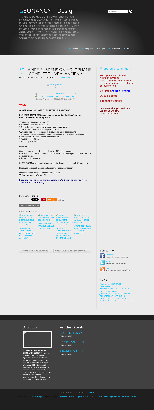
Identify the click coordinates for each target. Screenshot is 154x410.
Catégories (88, 49)
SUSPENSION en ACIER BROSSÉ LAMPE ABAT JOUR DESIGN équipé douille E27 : (74, 333)
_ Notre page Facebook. (108, 286)
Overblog (91, 392)
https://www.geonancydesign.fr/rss (118, 270)
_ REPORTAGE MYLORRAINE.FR (112, 296)
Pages (102, 49)
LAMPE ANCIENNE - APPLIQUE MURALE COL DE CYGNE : (74, 342)
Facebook (110, 255)
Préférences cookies (129, 397)
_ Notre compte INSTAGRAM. (110, 284)
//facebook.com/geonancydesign (117, 257)
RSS (107, 268)
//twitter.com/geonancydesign (116, 263)
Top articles (63, 397)
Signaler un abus (82, 397)
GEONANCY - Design (47, 10)
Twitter (109, 261)
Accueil (74, 49)
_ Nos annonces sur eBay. (109, 291)
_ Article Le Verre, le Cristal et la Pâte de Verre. (116, 301)
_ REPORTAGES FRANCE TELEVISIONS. (115, 294)
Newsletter (115, 49)
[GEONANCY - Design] (37, 332)
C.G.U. (93, 397)
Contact (129, 49)
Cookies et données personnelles (109, 397)
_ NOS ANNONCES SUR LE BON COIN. (114, 289)
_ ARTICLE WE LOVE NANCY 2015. (112, 298)
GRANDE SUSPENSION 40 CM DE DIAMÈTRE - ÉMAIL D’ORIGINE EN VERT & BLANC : (74, 351)
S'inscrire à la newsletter (29, 205)
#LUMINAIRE (63, 77)
